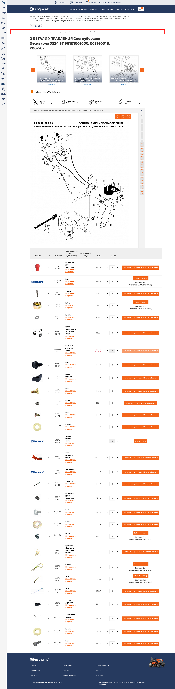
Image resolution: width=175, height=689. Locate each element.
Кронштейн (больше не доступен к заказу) (69, 549)
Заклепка (69, 481)
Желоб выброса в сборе (69, 455)
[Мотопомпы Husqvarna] (3, 83)
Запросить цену (140, 441)
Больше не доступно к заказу (69, 348)
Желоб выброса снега (68, 438)
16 (142, 157)
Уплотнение (69, 469)
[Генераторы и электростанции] (3, 73)
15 (142, 154)
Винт (67, 279)
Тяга (67, 576)
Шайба (68, 315)
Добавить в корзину (140, 278)
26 (142, 175)
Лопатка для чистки (70, 616)
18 (142, 162)
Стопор (68, 564)
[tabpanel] (51, 70)
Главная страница (36, 16)
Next (142, 70)
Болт (67, 388)
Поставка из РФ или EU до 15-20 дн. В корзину (141, 403)
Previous (33, 70)
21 (142, 170)
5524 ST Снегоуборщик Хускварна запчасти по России (53, 19)
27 (142, 178)
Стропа (68, 291)
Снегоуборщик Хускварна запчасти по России (112, 16)
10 (142, 143)
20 (142, 167)
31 (142, 188)
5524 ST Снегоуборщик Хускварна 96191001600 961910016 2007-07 (101, 19)
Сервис (102, 9)
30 (142, 186)
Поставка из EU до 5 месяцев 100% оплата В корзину (140, 267)
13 (142, 149)
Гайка (67, 303)
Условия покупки (122, 9)
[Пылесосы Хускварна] (3, 88)
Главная (34, 666)
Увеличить (51, 84)
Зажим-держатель (69, 601)
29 (142, 183)
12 (142, 146)
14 (142, 151)
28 (142, 180)
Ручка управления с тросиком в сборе (70, 330)
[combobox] (87, 110)
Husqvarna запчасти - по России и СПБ (77, 16)
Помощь (110, 9)
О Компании (35, 671)
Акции (133, 9)
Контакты (78, 2)
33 (142, 191)
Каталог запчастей (53, 16)
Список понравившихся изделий (104, 2)
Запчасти (73, 9)
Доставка (62, 2)
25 (142, 172)
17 (142, 159)
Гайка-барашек (68, 375)
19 (142, 165)
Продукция (83, 9)
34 (142, 194)
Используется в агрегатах (70, 270)
